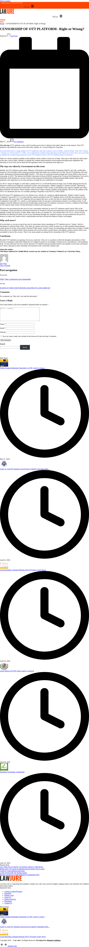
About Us (7, 897)
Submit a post (9, 895)
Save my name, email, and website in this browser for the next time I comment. (30, 336)
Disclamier (8, 901)
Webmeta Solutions (54, 940)
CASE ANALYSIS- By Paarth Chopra (13, 873)
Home (2, 24)
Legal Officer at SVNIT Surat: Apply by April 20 (17, 671)
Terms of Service (10, 899)
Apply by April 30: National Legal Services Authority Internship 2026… (25, 469)
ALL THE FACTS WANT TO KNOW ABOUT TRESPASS (21, 867)
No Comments (19, 142)
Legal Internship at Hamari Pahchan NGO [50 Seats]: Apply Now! (23, 570)
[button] (29, 6)
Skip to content (5, 1)
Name (2, 324)
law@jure (3, 264)
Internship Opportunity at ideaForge (12, 772)
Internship (7, 893)
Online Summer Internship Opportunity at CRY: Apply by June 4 (22, 368)
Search (2, 344)
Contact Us (8, 903)
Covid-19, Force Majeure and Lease (12, 871)
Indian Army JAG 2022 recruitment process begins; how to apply (22, 869)
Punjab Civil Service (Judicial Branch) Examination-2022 (19, 875)
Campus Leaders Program (13, 891)
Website (2, 332)
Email (2, 328)
